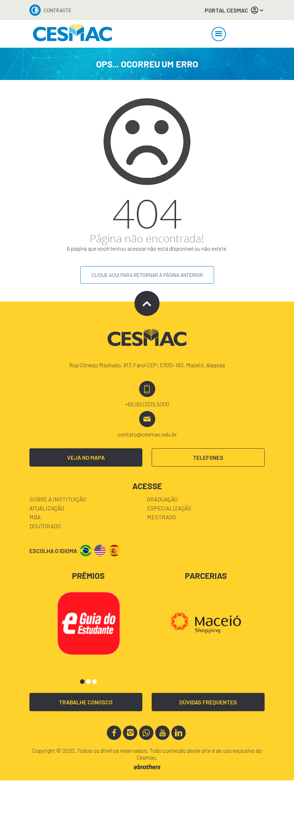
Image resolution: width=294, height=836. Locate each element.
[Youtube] (162, 733)
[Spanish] (114, 550)
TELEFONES (208, 457)
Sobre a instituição (57, 499)
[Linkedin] (178, 733)
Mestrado (161, 517)
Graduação (162, 499)
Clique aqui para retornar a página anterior (147, 275)
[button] (82, 682)
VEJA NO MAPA (86, 457)
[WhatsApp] (146, 733)
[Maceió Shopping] (206, 622)
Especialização (169, 508)
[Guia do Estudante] (88, 622)
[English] (100, 550)
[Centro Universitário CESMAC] (72, 34)
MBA (35, 517)
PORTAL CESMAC (226, 10)
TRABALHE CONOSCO (86, 702)
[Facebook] (114, 733)
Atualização (46, 508)
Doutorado (45, 526)
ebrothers (147, 767)
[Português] (85, 550)
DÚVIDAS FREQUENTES (208, 702)
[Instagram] (130, 733)
